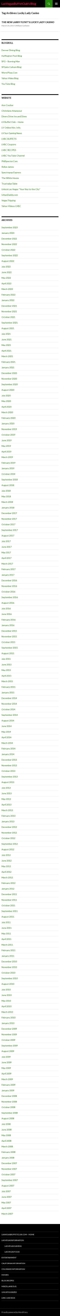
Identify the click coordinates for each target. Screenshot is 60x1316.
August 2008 (8, 1118)
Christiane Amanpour (12, 110)
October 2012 (8, 838)
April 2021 (6, 350)
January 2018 (8, 507)
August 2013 (8, 782)
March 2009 (7, 1079)
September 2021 (10, 322)
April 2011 (6, 939)
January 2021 (8, 367)
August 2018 (8, 485)
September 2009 (10, 1045)
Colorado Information (13, 1269)
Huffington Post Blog (12, 55)
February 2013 (8, 815)
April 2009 (6, 1073)
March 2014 (7, 743)
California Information (13, 1263)
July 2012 (6, 855)
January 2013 (8, 821)
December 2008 (9, 1096)
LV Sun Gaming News (12, 133)
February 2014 (8, 748)
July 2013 (6, 787)
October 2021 (8, 317)
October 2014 (8, 709)
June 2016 (7, 614)
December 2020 (9, 373)
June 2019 (7, 440)
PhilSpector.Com (10, 161)
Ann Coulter (7, 105)
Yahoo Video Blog (10, 78)
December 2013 (9, 759)
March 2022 (7, 289)
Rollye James (8, 166)
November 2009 (9, 1034)
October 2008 (8, 1107)
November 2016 (9, 586)
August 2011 (8, 916)
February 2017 (8, 569)
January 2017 (8, 574)
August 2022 (8, 261)
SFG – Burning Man (11, 61)
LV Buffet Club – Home (13, 122)
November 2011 (9, 900)
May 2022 (6, 277)
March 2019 (7, 457)
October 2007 (8, 1174)
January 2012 (8, 888)
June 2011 (7, 928)
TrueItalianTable (9, 183)
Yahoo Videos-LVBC (11, 206)
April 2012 (6, 871)
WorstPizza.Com (9, 72)
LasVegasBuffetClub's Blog (19, 3)
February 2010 (8, 1017)
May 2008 (6, 1135)
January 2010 (8, 1023)
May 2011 (6, 933)
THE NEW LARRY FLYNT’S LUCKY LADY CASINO (28, 22)
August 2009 (8, 1051)
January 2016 (8, 625)
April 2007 (6, 1208)
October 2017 (8, 524)
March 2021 (7, 356)
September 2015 (10, 647)
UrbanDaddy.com (10, 194)
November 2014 (9, 703)
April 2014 (6, 737)
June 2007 (7, 1197)
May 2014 (6, 731)
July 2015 (6, 659)
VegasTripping (9, 200)
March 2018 (7, 502)
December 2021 (9, 305)
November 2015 (9, 636)
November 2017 (9, 518)
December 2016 (9, 580)
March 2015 (7, 681)
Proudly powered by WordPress (15, 1312)
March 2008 (7, 1146)
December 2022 (9, 238)
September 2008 (10, 1112)
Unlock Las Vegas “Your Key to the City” (21, 189)
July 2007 (6, 1191)
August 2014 (8, 720)
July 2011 (6, 922)
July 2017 (6, 541)
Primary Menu (56, 3)
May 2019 (6, 446)
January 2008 (8, 1157)
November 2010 (9, 967)
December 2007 (9, 1163)
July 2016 (6, 608)
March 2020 (7, 412)
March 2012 (7, 877)
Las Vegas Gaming (13, 1246)
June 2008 (7, 1129)
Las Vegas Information (13, 1240)
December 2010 (9, 961)
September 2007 (10, 1180)
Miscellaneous (9, 1286)
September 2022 (10, 255)
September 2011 (10, 911)
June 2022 (7, 272)
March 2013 (7, 810)
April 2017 (6, 558)
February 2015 (8, 687)
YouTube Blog (8, 84)
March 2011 (7, 944)
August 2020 (8, 390)
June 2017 (7, 546)
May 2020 (6, 401)
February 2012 (8, 883)
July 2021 (6, 334)
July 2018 (6, 490)
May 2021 (6, 345)
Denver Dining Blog (11, 50)
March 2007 (7, 1213)
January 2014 (8, 754)
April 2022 (6, 283)
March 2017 (7, 563)
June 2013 (7, 793)
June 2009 (7, 1062)
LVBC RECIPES (9, 150)
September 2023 (10, 227)
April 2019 (6, 451)
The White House (10, 178)
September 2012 (10, 843)
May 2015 (6, 670)
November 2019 (9, 429)
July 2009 (6, 1056)
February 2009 (8, 1084)
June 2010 (7, 995)
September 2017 (10, 530)
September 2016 (10, 597)
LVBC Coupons (9, 144)
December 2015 (9, 631)
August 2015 (8, 653)
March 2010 (7, 1012)
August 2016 (8, 602)
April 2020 (6, 406)
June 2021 (7, 339)
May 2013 (6, 799)
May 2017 (6, 552)
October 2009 (8, 1040)
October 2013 (8, 771)
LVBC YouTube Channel (13, 155)
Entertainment (9, 1257)
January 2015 (8, 692)
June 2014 (7, 726)
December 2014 (9, 698)
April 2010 (6, 1006)
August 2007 (8, 1185)
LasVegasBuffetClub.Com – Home (18, 1234)
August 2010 (8, 984)
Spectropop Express (11, 172)
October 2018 (8, 474)
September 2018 (10, 479)
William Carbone (22, 25)
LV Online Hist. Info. (11, 127)
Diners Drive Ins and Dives (14, 116)
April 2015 (6, 675)
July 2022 (6, 266)
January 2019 (8, 468)
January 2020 (8, 423)
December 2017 (9, 513)
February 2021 (8, 362)
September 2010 (10, 978)
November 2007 (9, 1168)
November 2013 (9, 765)
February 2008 (8, 1152)
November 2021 (9, 311)
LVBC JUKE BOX (8, 1298)
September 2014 (10, 715)
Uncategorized (9, 1292)
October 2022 (8, 249)
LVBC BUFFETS (9, 138)
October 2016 (8, 591)
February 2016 (8, 619)
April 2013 (6, 804)
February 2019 (8, 462)
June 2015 (7, 664)
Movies (5, 1275)
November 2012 (9, 832)
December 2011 (9, 894)
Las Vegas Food (12, 1252)
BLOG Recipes (8, 1280)
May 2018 (6, 496)
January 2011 (8, 956)
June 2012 (7, 860)
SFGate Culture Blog (11, 67)
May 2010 (6, 1000)
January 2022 (8, 300)
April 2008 (6, 1140)
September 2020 (10, 384)
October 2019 (8, 434)
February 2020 (8, 418)
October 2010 (8, 972)
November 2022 (9, 244)
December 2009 (9, 1028)
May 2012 (6, 866)
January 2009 (8, 1090)
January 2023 (8, 233)
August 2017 (8, 535)
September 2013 (10, 776)
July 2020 (6, 395)
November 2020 (9, 378)
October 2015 (8, 642)
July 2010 (6, 989)
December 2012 (9, 827)
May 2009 (6, 1068)
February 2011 (8, 950)
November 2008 (9, 1101)
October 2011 (8, 905)
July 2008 (6, 1124)
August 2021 (8, 328)
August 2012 (8, 849)
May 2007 (6, 1202)
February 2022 (8, 294)
